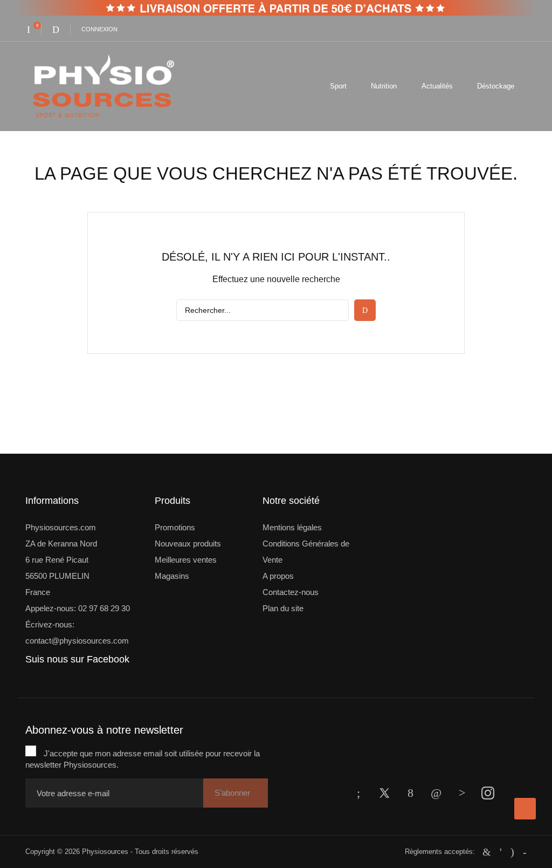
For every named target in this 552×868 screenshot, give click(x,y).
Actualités (437, 86)
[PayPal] (501, 852)
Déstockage (495, 86)
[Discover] (512, 852)
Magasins (172, 575)
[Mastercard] (486, 852)
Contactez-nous (291, 592)
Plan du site (283, 608)
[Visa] (525, 852)
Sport (338, 86)
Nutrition (384, 86)
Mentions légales (292, 527)
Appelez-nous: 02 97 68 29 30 (77, 608)
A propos (278, 575)
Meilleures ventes (186, 559)
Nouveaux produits (188, 543)
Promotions (175, 527)
